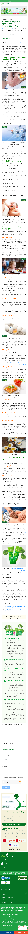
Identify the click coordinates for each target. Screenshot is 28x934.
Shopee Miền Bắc (23, 926)
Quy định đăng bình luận (7, 902)
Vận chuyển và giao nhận (7, 897)
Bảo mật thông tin (5, 889)
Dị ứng (12, 28)
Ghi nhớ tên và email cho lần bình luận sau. (13, 777)
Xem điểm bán (21, 932)
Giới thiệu (3, 894)
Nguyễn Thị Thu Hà (16, 34)
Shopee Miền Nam (23, 929)
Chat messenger (7, 932)
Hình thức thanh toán (6, 899)
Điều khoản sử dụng (6, 892)
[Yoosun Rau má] (5, 4)
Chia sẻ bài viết (21, 42)
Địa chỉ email (5, 772)
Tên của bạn (5, 766)
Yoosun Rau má (6, 28)
